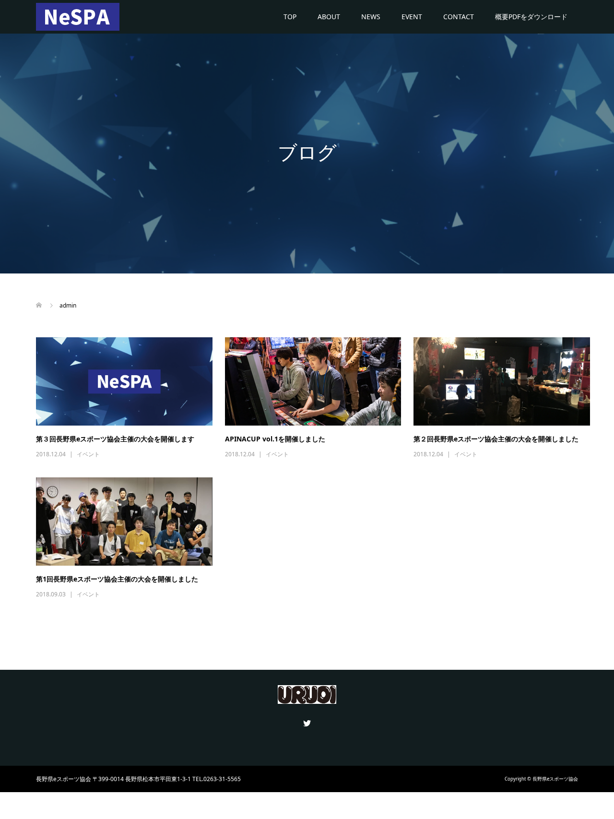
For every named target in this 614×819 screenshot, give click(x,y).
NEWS (370, 16)
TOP (289, 16)
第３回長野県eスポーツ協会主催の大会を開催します (115, 438)
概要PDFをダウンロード (531, 16)
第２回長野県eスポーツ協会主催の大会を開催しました (496, 438)
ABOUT (329, 16)
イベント (88, 454)
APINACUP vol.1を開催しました (275, 438)
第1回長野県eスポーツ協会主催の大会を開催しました (117, 578)
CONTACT (458, 16)
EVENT (411, 16)
